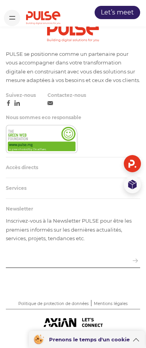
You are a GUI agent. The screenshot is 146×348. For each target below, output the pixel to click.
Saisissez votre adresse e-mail (46, 251)
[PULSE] (43, 18)
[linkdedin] (17, 103)
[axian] (73, 323)
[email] (50, 103)
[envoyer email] (135, 261)
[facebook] (8, 103)
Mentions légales (111, 303)
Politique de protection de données (53, 303)
